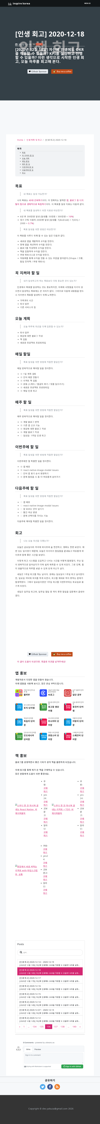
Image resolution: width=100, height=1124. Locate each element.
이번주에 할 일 (27, 167)
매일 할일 (25, 161)
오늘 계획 (25, 158)
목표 (23, 152)
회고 (23, 173)
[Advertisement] (50, 117)
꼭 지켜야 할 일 (28, 155)
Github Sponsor (39, 72)
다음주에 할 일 (27, 170)
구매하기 (46, 790)
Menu (86, 3)
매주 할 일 (26, 164)
